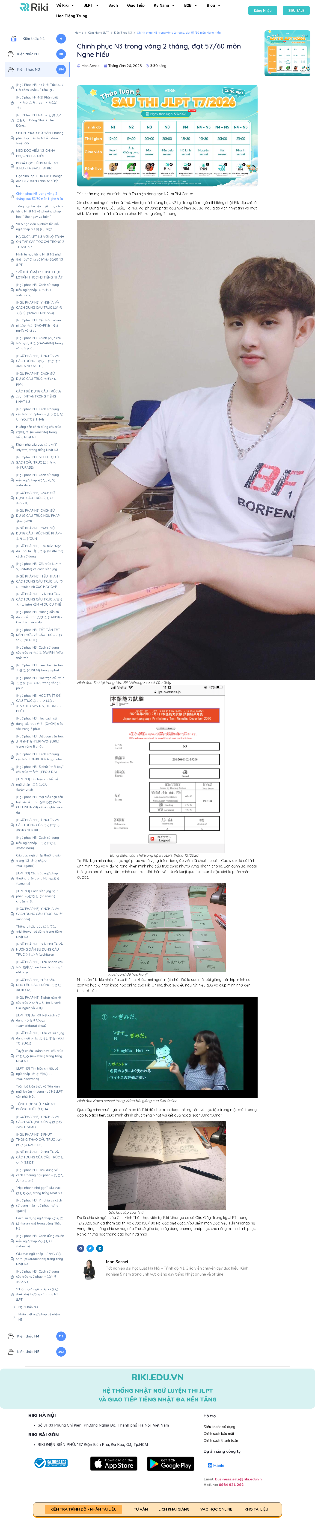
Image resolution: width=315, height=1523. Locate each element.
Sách (113, 5)
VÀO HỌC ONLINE (216, 1509)
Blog (211, 5)
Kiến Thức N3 (123, 33)
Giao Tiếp (136, 5)
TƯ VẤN (141, 1509)
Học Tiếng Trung (71, 16)
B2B (188, 5)
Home (79, 33)
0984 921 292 (231, 1484)
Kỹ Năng (161, 5)
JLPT (88, 5)
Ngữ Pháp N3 (28, 1307)
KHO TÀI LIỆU (256, 1509)
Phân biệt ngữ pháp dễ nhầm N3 (39, 1317)
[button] (80, 1248)
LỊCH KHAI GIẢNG (174, 1509)
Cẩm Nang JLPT (98, 33)
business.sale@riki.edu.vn (238, 1479)
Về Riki (62, 5)
